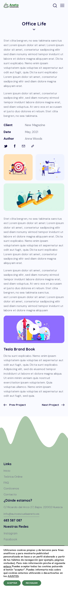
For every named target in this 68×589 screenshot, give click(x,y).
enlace (7, 566)
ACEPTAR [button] (12, 583)
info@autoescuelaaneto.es (21, 514)
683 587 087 (13, 520)
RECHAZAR (32, 583)
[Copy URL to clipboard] (32, 146)
